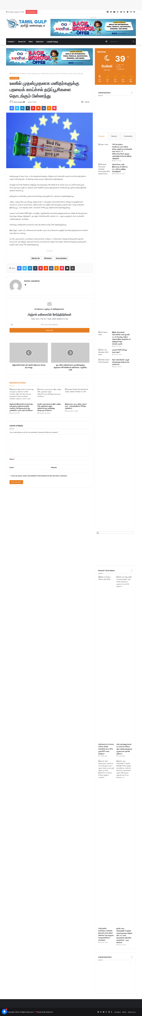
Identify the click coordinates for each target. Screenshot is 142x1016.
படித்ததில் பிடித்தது (52, 41)
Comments (128, 136)
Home (13, 73)
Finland (48, 258)
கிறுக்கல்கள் (39, 41)
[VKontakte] (43, 108)
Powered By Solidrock (44, 1012)
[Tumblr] (28, 108)
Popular (101, 136)
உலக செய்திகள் (21, 73)
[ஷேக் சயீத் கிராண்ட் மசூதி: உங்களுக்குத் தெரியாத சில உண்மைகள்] (104, 442)
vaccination (62, 258)
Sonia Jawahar (18, 102)
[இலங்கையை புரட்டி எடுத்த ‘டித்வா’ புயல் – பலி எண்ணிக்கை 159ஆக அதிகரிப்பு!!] (77, 395)
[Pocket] (54, 108)
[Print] (72, 268)
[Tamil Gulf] (26, 24)
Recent (114, 136)
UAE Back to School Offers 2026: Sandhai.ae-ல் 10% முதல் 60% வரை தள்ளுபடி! (106, 749)
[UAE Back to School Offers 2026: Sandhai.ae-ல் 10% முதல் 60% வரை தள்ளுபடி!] (106, 659)
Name (12, 459)
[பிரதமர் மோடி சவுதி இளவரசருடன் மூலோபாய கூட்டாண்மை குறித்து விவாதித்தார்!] (104, 246)
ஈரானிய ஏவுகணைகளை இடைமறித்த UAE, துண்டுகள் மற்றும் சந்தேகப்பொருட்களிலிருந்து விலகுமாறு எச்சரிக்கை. (49, 407)
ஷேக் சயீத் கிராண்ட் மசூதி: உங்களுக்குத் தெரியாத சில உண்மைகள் (120, 362)
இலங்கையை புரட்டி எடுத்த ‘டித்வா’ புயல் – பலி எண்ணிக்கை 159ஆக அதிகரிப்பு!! (76, 406)
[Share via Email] (67, 268)
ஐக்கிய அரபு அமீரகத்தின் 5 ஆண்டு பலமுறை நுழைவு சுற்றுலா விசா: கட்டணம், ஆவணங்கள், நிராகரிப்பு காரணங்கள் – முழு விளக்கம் (124, 935)
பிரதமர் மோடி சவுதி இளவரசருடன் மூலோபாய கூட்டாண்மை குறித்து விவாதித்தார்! (120, 167)
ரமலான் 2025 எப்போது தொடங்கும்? (119, 351)
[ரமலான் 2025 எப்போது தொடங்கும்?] (104, 353)
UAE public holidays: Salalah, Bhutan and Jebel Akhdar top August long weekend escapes (106, 934)
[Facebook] (12, 108)
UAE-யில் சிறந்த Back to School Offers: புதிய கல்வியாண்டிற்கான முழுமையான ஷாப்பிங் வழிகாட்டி (124, 749)
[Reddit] (38, 108)
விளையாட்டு (22, 41)
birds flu (36, 258)
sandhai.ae (93, 17)
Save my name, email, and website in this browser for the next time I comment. (39, 476)
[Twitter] (17, 108)
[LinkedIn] (22, 108)
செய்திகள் (11, 41)
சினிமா (31, 41)
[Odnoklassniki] (49, 108)
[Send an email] (24, 102)
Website (54, 467)
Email (12, 467)
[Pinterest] (33, 108)
